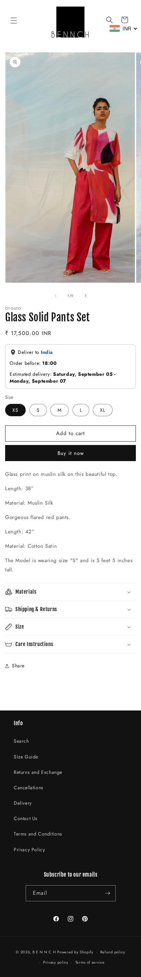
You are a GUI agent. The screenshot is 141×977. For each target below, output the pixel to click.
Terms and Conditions (38, 833)
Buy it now (70, 453)
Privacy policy (55, 962)
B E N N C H (44, 951)
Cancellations (28, 787)
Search (21, 741)
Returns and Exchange (38, 772)
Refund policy (112, 952)
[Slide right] (85, 295)
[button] (13, 20)
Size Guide (26, 756)
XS (15, 410)
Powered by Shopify (75, 951)
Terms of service (90, 962)
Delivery (23, 803)
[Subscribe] (107, 893)
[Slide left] (55, 295)
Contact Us (26, 818)
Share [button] (18, 665)
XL (102, 410)
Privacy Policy (29, 849)
